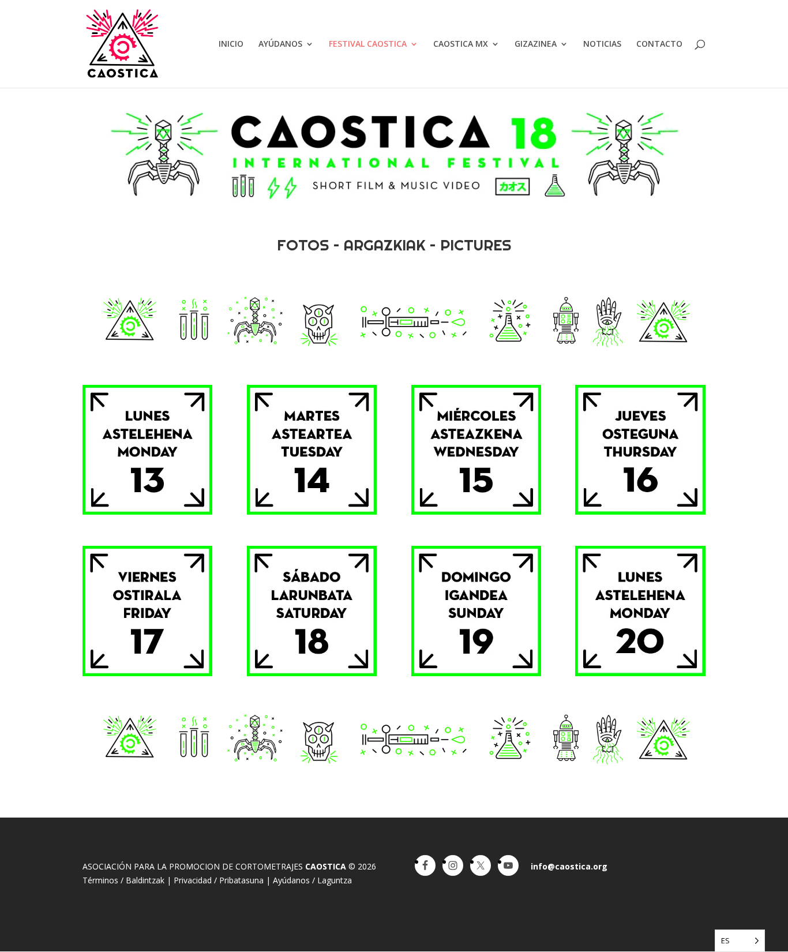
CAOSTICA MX (460, 44)
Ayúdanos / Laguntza (312, 880)
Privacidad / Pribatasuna (219, 880)
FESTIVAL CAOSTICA (368, 44)
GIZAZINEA (536, 44)
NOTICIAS (602, 44)
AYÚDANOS (280, 44)
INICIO (231, 44)
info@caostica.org (569, 866)
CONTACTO (659, 44)
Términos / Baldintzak (123, 880)
